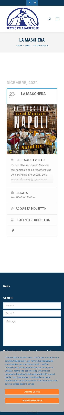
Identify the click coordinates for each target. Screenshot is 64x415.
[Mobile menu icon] (57, 19)
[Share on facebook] (13, 231)
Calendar (24, 220)
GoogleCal (42, 220)
